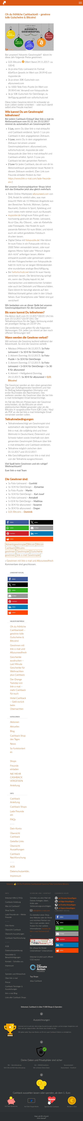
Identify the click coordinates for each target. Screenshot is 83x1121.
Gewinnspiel (23, 551)
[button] (17, 522)
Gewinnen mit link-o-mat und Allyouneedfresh (30, 561)
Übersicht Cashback (13, 930)
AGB (12, 867)
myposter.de (14, 215)
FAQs (13, 819)
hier (55, 1028)
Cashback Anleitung (13, 902)
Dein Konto (16, 828)
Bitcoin (31, 544)
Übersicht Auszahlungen (14, 934)
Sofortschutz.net (20, 272)
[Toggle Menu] (80, 3)
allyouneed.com (41, 194)
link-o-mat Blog (11, 993)
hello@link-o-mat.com (41, 911)
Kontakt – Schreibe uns (14, 962)
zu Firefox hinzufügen (67, 905)
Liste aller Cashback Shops (15, 997)
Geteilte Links (17, 841)
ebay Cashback (36, 981)
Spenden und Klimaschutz (15, 974)
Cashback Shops (18, 807)
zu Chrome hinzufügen (67, 898)
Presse (7, 982)
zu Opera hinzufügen (66, 908)
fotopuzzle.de (32, 240)
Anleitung (15, 785)
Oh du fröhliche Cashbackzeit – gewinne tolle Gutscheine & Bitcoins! (18, 633)
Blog (12, 731)
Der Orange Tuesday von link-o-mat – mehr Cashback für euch (18, 686)
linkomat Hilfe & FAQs (14, 898)
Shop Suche (9, 910)
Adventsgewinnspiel (16, 544)
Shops (13, 761)
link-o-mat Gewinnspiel (28, 555)
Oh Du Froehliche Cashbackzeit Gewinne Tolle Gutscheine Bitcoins (43, 884)
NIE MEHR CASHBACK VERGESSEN (16, 777)
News (13, 744)
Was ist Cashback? (12, 906)
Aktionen (14, 722)
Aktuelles (14, 726)
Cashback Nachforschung (15, 938)
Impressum (15, 876)
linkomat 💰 (11, 884)
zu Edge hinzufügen (66, 901)
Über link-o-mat (11, 978)
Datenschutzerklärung (21, 871)
